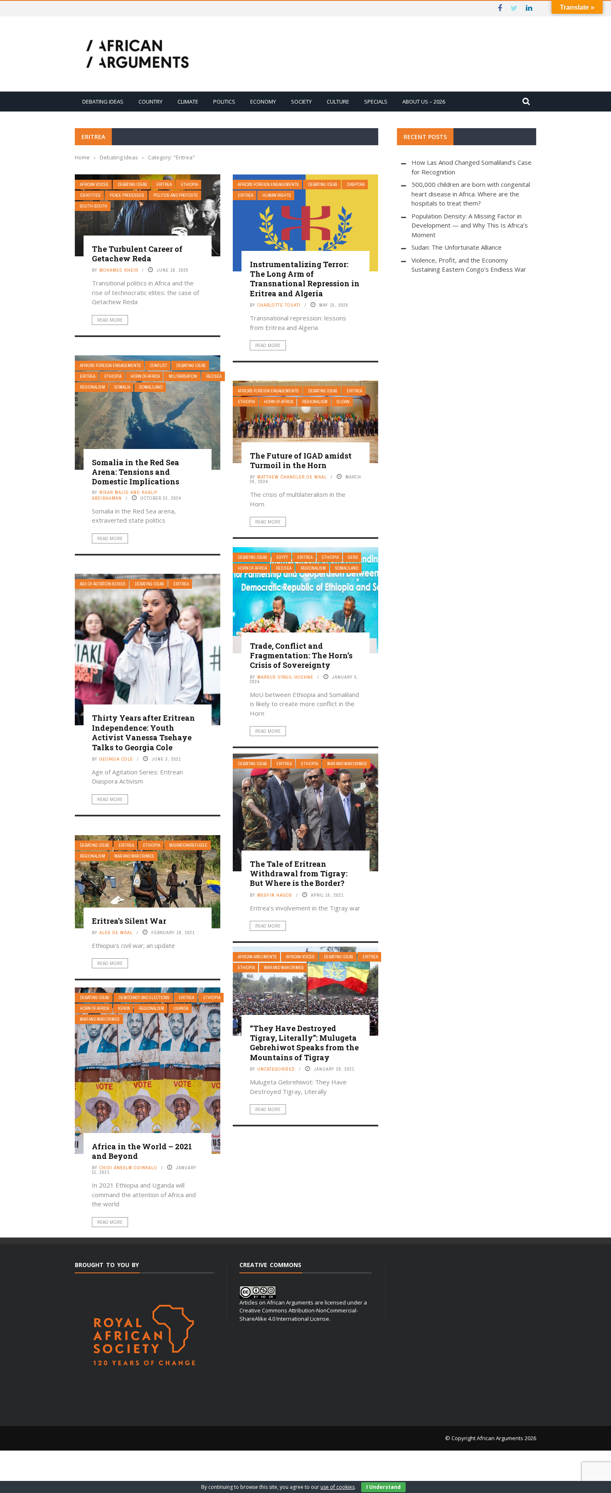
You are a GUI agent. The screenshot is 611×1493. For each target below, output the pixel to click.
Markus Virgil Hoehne (285, 677)
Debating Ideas (102, 101)
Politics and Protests (175, 195)
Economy (263, 101)
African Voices (94, 184)
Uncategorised (276, 1069)
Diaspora (356, 184)
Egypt (282, 557)
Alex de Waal (116, 932)
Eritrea (164, 184)
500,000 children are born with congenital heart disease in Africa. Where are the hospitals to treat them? (470, 193)
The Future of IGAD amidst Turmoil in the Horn (301, 460)
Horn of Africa (145, 376)
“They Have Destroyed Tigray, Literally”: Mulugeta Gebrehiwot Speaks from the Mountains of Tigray (304, 1042)
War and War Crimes (347, 763)
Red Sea (214, 376)
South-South (93, 206)
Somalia (122, 387)
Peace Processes (127, 195)
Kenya (124, 1008)
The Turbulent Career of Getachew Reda (137, 253)
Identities (90, 195)
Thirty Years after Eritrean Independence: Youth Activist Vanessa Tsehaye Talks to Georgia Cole (143, 732)
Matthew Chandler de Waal (292, 477)
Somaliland (151, 387)
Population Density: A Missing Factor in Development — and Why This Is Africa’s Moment (469, 225)
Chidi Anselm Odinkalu (128, 1168)
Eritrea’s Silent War (129, 921)
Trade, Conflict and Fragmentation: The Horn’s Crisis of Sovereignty (301, 655)
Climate (187, 101)
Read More (110, 320)
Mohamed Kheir (118, 270)
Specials (375, 101)
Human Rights (276, 195)
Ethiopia (189, 184)
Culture (338, 101)
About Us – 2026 (423, 101)
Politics (224, 101)
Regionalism (92, 387)
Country (150, 101)
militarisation (183, 376)
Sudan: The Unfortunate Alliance (456, 247)
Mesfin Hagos (274, 895)
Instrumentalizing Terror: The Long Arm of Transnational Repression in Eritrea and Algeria (305, 278)
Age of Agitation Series (103, 584)
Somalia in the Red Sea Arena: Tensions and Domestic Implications (135, 472)
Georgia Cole (116, 759)
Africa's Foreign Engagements (268, 184)
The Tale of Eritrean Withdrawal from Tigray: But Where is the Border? (298, 873)
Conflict (158, 365)
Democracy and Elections (144, 997)
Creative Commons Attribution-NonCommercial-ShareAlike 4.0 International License (298, 1314)
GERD (353, 557)
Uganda (180, 1008)
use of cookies (337, 1487)
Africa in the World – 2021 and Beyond (142, 1151)
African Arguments (257, 957)
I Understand (383, 1487)
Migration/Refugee (188, 845)
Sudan (343, 401)
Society (301, 101)
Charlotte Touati (279, 305)
